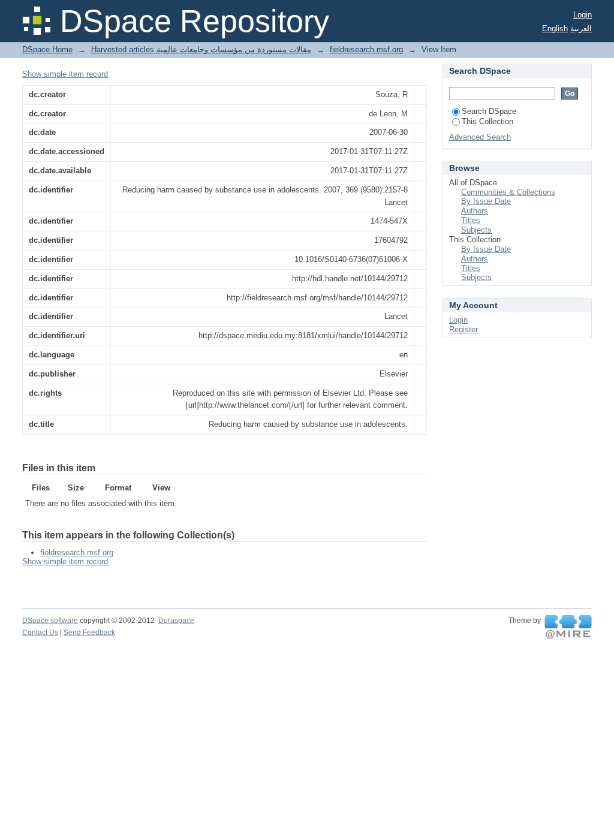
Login (582, 14)
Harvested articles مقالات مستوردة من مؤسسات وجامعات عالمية (201, 49)
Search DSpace (489, 111)
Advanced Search (480, 137)
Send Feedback (89, 632)
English (555, 28)
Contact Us (40, 632)
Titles (470, 220)
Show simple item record (65, 74)
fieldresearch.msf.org (366, 49)
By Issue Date (486, 201)
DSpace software (50, 620)
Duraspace (176, 620)
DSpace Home (47, 49)
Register (463, 329)
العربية (581, 28)
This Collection (487, 121)
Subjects (476, 229)
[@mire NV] (568, 627)
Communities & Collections (508, 192)
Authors (474, 210)
